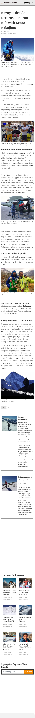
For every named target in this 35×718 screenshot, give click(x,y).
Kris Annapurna (17, 33)
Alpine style (4, 35)
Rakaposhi (27, 306)
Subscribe (28, 672)
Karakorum (10, 35)
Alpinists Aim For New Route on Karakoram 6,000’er (9, 646)
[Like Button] (3, 407)
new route (5, 259)
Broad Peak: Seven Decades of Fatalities (25, 619)
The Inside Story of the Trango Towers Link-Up (9, 592)
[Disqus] (17, 546)
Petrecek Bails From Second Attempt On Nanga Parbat (25, 646)
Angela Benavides (5, 33)
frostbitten (21, 153)
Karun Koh (18, 107)
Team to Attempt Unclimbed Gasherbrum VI (8, 619)
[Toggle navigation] (32, 2)
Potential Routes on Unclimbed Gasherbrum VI (24, 592)
